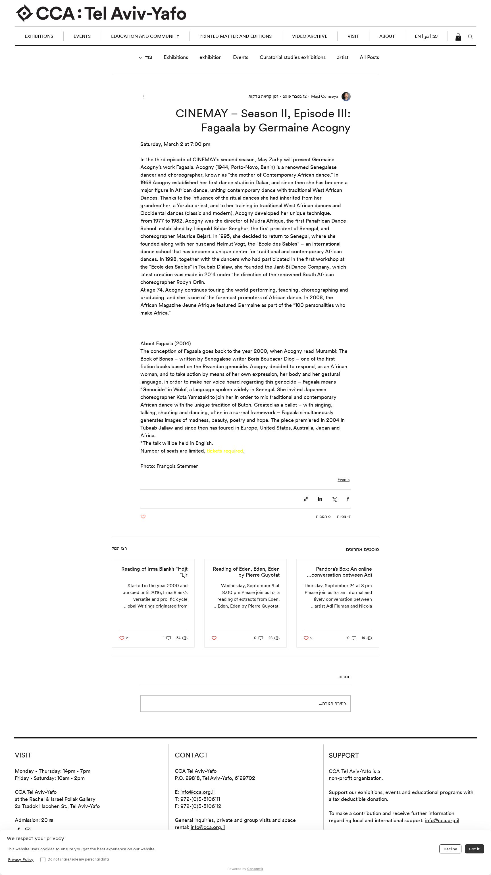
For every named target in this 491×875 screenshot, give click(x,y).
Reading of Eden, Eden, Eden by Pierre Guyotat (246, 572)
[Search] (470, 37)
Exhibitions (176, 57)
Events (240, 57)
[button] (426, 36)
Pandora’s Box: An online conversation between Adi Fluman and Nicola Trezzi (341, 572)
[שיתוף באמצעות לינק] (306, 499)
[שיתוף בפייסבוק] (348, 499)
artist (342, 57)
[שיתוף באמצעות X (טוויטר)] (334, 499)
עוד (148, 57)
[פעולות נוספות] (143, 96)
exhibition (210, 57)
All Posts (369, 57)
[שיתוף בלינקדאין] (320, 499)
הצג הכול (119, 548)
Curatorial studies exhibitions (293, 57)
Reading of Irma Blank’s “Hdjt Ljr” (154, 572)
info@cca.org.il (197, 792)
